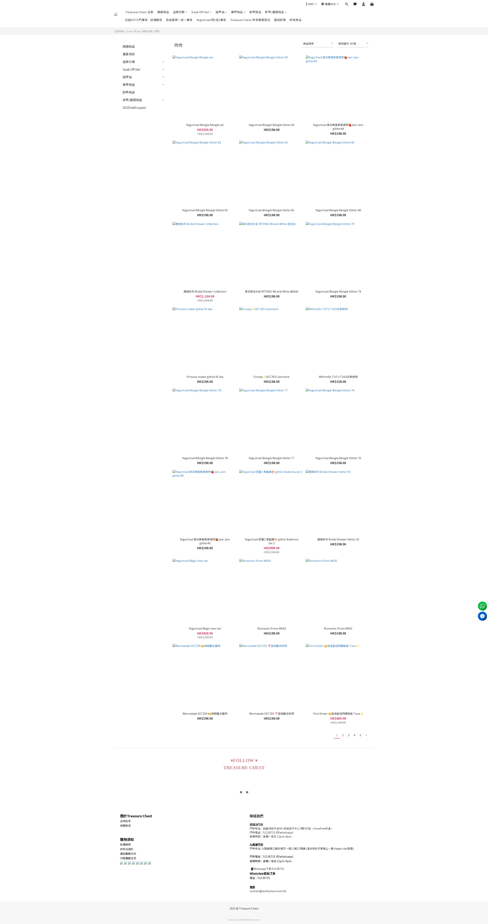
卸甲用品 (255, 12)
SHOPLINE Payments (250, 919)
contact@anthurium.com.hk (268, 891)
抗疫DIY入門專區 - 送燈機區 (143, 20)
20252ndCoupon (134, 107)
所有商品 (295, 20)
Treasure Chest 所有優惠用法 (250, 20)
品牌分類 (179, 12)
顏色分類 (147, 31)
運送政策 (280, 20)
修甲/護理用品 (274, 12)
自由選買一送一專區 (179, 20)
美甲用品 (237, 12)
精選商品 (163, 12)
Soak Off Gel (200, 12)
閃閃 (157, 31)
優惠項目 (129, 54)
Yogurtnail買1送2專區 (211, 20)
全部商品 (119, 31)
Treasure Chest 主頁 (139, 12)
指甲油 (220, 12)
